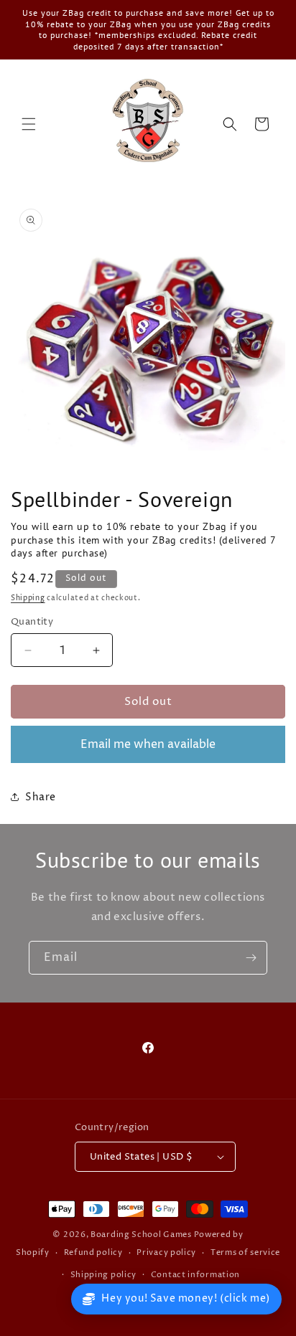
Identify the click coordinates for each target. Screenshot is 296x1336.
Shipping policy (103, 1274)
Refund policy (93, 1252)
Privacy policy (166, 1252)
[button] (29, 124)
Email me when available (148, 744)
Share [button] (40, 797)
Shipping (28, 598)
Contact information (195, 1274)
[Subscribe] (251, 958)
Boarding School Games (141, 1234)
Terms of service (245, 1252)
